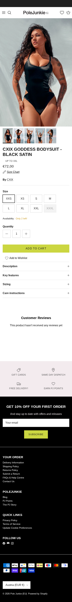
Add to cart (36, 248)
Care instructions (14, 293)
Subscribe (35, 434)
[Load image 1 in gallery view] (36, 72)
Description (10, 266)
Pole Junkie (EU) (18, 593)
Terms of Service (11, 524)
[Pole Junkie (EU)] (36, 12)
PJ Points (8, 500)
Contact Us (8, 481)
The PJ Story (9, 504)
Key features (11, 275)
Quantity (8, 226)
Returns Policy (10, 470)
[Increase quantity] (26, 234)
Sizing (7, 284)
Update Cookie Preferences (17, 527)
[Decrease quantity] (7, 234)
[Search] (11, 12)
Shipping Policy (11, 466)
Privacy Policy (10, 520)
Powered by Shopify (38, 593)
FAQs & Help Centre (13, 477)
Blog (5, 497)
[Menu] (3, 12)
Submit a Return (11, 473)
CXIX (10, 179)
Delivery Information (13, 462)
